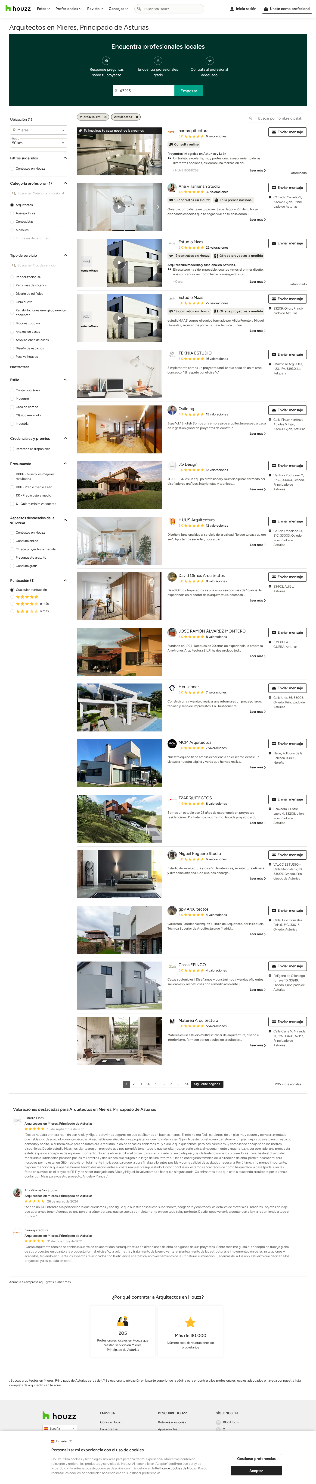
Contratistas (25, 222)
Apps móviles (167, 1429)
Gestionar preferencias (256, 1458)
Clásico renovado (28, 415)
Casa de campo (27, 407)
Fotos (41, 8)
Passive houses (27, 357)
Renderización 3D (28, 277)
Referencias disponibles (33, 449)
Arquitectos (24, 205)
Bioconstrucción (28, 323)
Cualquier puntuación (31, 590)
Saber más (63, 1282)
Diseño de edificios (29, 294)
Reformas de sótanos (31, 285)
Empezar (188, 90)
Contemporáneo (28, 390)
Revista (93, 8)
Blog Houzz (231, 1422)
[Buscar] (139, 8)
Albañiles (22, 230)
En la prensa (109, 1429)
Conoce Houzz (111, 1422)
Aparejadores (25, 213)
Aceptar (256, 1470)
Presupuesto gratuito (31, 558)
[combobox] (169, 8)
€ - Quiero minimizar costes (36, 504)
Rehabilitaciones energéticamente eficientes (41, 312)
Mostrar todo (19, 367)
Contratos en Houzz (30, 169)
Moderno (22, 399)
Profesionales (67, 8)
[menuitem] (43, 9)
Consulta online (27, 541)
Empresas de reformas (32, 238)
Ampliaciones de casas (32, 340)
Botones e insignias (172, 1422)
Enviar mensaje (290, 132)
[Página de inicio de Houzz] (18, 8)
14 (187, 1084)
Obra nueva (24, 302)
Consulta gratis (26, 566)
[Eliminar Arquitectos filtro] (137, 117)
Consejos (116, 8)
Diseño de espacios (30, 348)
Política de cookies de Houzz (176, 1468)
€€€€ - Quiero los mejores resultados (35, 476)
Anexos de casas (28, 332)
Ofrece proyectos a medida (36, 549)
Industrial (22, 424)
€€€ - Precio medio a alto (34, 487)
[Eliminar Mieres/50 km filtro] (105, 117)
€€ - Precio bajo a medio (33, 495)
